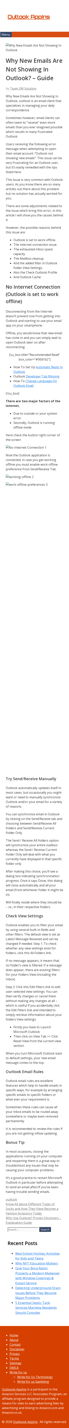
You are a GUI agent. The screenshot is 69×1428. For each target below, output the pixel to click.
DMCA (14, 1368)
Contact (15, 1344)
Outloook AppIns (14, 1389)
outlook (11, 1199)
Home (14, 1335)
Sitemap (15, 1363)
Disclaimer (17, 1349)
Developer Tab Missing (42, 376)
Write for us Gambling (33, 1382)
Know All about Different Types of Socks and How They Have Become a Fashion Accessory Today (32, 1208)
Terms (14, 1358)
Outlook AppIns (29, 17)
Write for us (18, 1372)
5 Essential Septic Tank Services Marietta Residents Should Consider (36, 1307)
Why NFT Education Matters (36, 1263)
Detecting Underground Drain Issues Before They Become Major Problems (38, 1293)
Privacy (15, 1354)
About (14, 1340)
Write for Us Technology (35, 1377)
